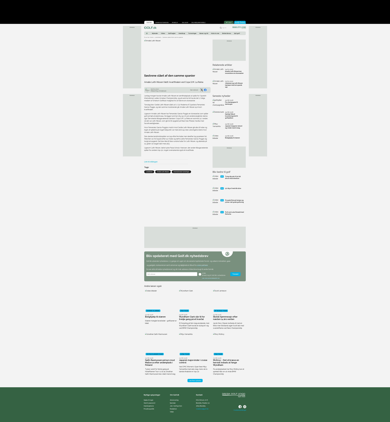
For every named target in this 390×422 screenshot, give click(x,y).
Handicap (182, 33)
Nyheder (155, 33)
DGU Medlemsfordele (198, 22)
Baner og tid (204, 33)
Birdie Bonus (226, 33)
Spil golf (237, 33)
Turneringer (192, 33)
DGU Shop (185, 22)
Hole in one (215, 33)
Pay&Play (175, 22)
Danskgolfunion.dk (162, 22)
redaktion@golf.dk (202, 409)
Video (163, 33)
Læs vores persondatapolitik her (211, 278)
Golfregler (172, 33)
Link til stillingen (151, 162)
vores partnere (202, 265)
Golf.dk (149, 22)
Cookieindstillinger (240, 410)
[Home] (147, 33)
